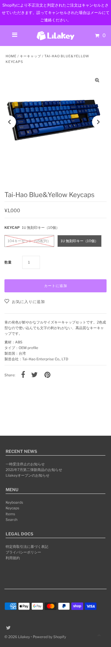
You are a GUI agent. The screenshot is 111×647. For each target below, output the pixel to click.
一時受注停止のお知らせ (25, 464)
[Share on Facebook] (23, 375)
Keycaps (12, 508)
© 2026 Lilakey (17, 637)
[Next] (98, 122)
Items (10, 514)
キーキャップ (30, 56)
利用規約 (13, 558)
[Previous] (9, 122)
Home (11, 56)
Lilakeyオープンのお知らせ (27, 475)
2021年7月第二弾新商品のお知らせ (34, 470)
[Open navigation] (15, 35)
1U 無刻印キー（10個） (79, 241)
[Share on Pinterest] (47, 375)
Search (11, 520)
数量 (8, 262)
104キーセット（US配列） (29, 241)
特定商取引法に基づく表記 (27, 547)
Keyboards (14, 502)
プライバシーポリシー (23, 552)
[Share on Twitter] (34, 375)
